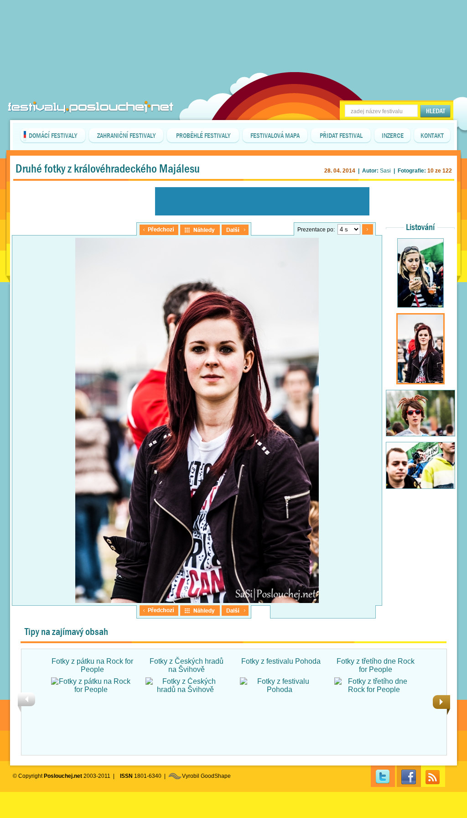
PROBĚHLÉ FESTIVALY (203, 135)
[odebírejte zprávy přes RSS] (433, 776)
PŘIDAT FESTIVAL (341, 135)
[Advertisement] (233, 23)
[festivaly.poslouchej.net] (90, 107)
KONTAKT (432, 135)
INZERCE (393, 135)
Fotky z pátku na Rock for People (92, 665)
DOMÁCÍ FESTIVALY (53, 135)
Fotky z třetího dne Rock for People (376, 665)
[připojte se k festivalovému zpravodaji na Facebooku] (409, 776)
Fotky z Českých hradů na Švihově (186, 665)
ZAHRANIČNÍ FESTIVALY (126, 135)
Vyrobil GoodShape (206, 776)
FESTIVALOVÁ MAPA (275, 135)
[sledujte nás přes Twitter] (383, 776)
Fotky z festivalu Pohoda (281, 661)
